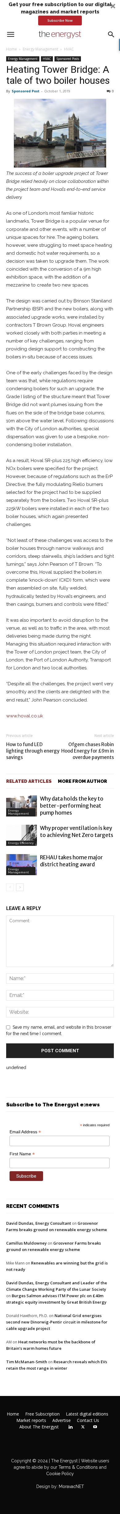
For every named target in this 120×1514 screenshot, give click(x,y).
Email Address (25, 1132)
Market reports (31, 1420)
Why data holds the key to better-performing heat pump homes (71, 805)
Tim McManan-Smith (26, 1361)
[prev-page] (10, 887)
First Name (22, 1154)
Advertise (61, 1420)
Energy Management (40, 49)
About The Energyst (39, 1427)
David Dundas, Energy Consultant (38, 1223)
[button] (60, 13)
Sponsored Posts (67, 59)
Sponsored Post (25, 91)
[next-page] (20, 887)
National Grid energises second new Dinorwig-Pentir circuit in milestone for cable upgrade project (56, 1322)
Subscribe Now (60, 20)
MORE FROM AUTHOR (82, 781)
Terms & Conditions (77, 1467)
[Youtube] (95, 1427)
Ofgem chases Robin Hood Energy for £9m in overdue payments (87, 751)
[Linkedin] (70, 1427)
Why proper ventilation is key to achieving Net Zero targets (76, 831)
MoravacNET (71, 1486)
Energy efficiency (21, 843)
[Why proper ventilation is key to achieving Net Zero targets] (21, 835)
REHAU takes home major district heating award (71, 861)
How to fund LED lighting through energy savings (32, 751)
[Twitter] (82, 1427)
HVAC (69, 49)
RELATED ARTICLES (29, 781)
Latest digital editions (87, 1414)
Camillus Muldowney (26, 1243)
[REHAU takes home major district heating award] (21, 864)
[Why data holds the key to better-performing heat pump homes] (21, 805)
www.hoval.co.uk (24, 716)
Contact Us (88, 1420)
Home (11, 49)
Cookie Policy (60, 1473)
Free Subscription (42, 1414)
